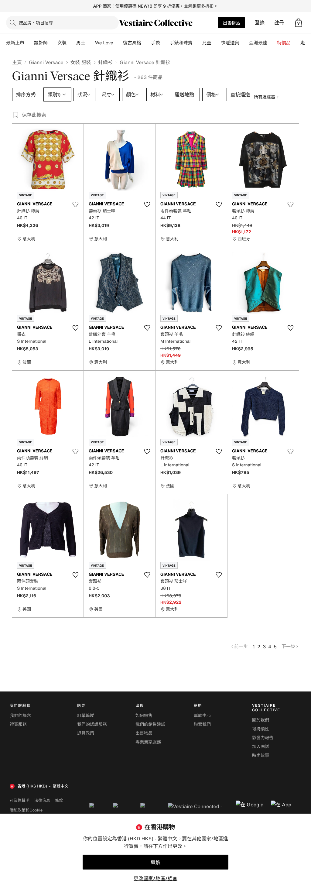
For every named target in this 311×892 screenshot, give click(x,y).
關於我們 (260, 720)
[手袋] (164, 42)
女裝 (62, 42)
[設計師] (52, 42)
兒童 (206, 42)
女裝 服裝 (80, 62)
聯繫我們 (202, 724)
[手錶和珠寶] (197, 42)
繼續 (155, 862)
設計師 (41, 42)
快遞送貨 (230, 42)
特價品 (284, 42)
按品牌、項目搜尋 (36, 22)
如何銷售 (143, 715)
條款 (59, 800)
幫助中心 (202, 715)
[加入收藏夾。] (75, 204)
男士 (80, 42)
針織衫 (105, 62)
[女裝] (71, 42)
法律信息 (42, 800)
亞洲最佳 (258, 42)
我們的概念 (20, 715)
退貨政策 (85, 733)
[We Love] (118, 42)
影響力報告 (262, 738)
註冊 (279, 22)
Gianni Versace (46, 62)
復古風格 (132, 42)
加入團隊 (260, 746)
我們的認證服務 (92, 724)
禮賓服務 (18, 724)
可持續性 (260, 729)
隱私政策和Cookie (26, 810)
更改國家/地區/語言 (155, 878)
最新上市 (15, 42)
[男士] (90, 42)
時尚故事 (260, 755)
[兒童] (216, 42)
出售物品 (231, 22)
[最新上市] (29, 42)
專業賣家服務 (148, 742)
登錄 (260, 22)
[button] (298, 23)
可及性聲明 (19, 800)
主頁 (17, 62)
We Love (104, 42)
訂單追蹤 (85, 715)
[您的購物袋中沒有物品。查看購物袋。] (298, 23)
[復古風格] (146, 42)
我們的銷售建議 (150, 724)
